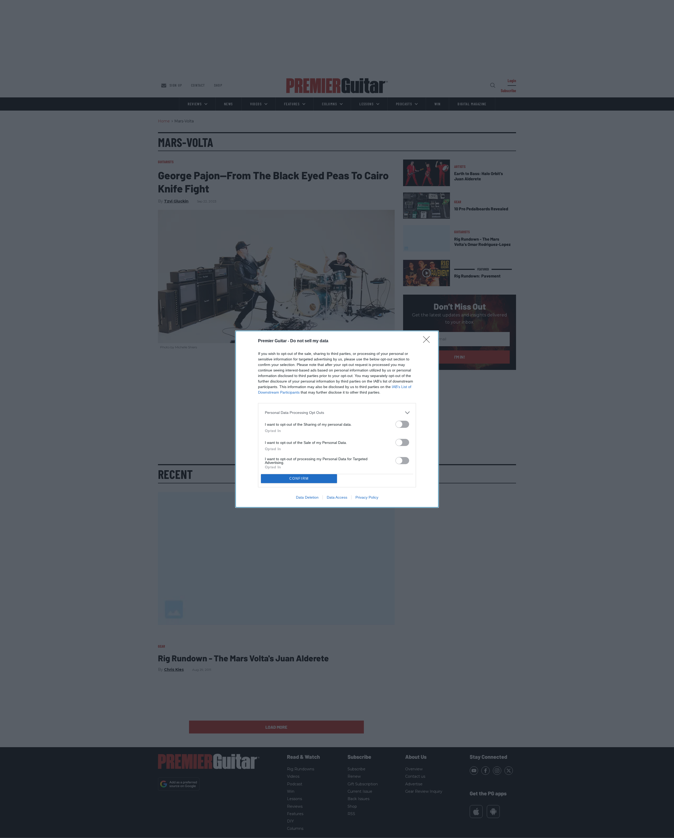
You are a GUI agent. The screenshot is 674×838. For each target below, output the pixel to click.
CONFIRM (299, 478)
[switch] (402, 424)
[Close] (428, 341)
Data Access (337, 497)
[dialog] (337, 419)
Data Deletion (307, 497)
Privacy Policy (366, 497)
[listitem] (337, 412)
